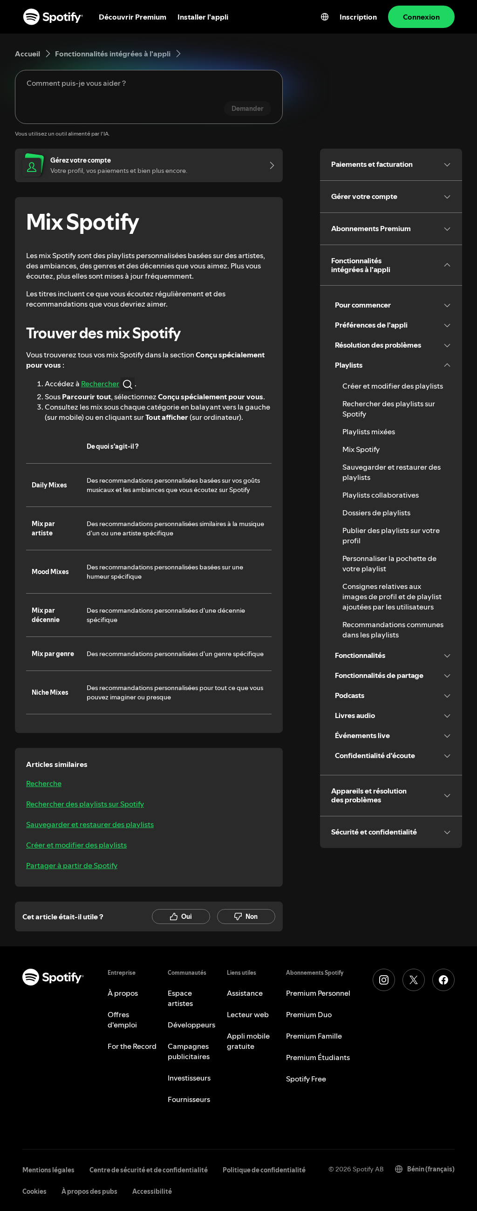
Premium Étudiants (318, 1057)
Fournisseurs (189, 1099)
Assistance (245, 993)
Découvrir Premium (132, 17)
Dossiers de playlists (376, 512)
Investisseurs (189, 1078)
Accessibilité (152, 1191)
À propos (123, 993)
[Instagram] (384, 980)
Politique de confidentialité (264, 1170)
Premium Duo (309, 1014)
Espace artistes (180, 998)
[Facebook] (443, 980)
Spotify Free (306, 1079)
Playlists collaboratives (380, 495)
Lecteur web (248, 1014)
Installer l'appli (202, 17)
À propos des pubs (89, 1191)
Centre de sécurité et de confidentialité (148, 1170)
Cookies (34, 1191)
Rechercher (100, 383)
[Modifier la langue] (324, 16)
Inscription (358, 17)
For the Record (132, 1046)
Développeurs (191, 1024)
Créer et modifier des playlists (76, 845)
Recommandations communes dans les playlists (392, 629)
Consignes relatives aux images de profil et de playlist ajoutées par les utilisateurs (392, 596)
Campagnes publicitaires (189, 1051)
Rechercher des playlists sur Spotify (85, 804)
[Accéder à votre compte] (268, 165)
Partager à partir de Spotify (71, 865)
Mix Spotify (361, 449)
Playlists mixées (368, 431)
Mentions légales (48, 1170)
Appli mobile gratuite (248, 1041)
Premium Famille (314, 1036)
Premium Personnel (318, 993)
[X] (413, 980)
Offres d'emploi (122, 1019)
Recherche (43, 783)
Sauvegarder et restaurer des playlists (90, 824)
